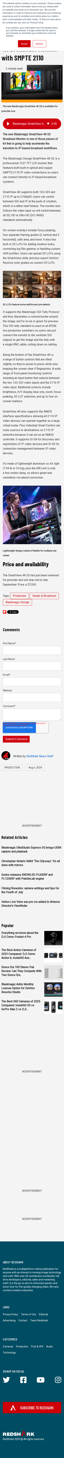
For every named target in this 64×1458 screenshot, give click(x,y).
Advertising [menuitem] (9, 1320)
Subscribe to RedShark (37, 1407)
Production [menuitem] (22, 1346)
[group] (32, 123)
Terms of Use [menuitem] (28, 1314)
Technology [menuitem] (9, 1352)
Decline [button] (39, 43)
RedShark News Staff (39, 756)
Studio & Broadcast (44, 596)
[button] (8, 123)
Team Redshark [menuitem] (39, 1320)
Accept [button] (24, 43)
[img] (48, 124)
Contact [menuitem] (22, 1320)
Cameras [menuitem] (8, 1346)
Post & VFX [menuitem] (37, 1346)
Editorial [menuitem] (43, 1314)
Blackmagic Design (17, 602)
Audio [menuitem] (49, 1346)
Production (19, 596)
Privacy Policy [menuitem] (10, 1314)
